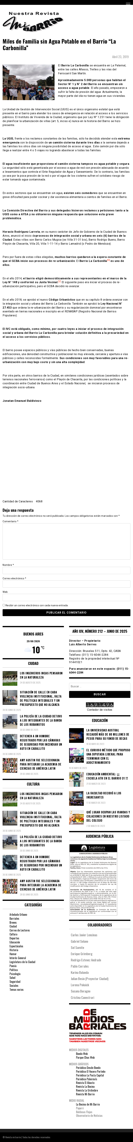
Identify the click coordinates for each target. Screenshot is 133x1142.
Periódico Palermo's (86, 1079)
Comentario (10, 521)
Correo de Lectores (20, 930)
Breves (13, 922)
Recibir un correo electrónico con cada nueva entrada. (37, 605)
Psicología (15, 974)
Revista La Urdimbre (87, 1090)
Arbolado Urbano (18, 914)
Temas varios (17, 989)
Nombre (8, 565)
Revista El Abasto (85, 1083)
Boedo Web (82, 1054)
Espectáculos (16, 946)
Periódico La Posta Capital (90, 1075)
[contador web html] (99, 705)
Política (14, 970)
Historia (14, 950)
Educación (15, 942)
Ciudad (13, 926)
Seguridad (15, 981)
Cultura (13, 934)
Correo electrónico (14, 578)
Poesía (13, 966)
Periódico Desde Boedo (88, 1068)
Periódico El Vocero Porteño (90, 1071)
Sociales (14, 985)
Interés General (18, 958)
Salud (12, 978)
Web (5, 592)
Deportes (14, 938)
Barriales (14, 918)
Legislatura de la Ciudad (22, 962)
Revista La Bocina (85, 1086)
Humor (13, 954)
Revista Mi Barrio (85, 1094)
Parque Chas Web (85, 1057)
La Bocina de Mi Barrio (88, 1104)
